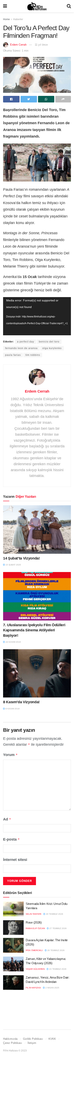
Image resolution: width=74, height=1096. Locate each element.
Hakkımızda (10, 1038)
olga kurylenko (52, 348)
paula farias (13, 355)
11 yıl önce (41, 44)
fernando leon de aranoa (21, 348)
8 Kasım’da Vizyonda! (21, 702)
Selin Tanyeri (33, 914)
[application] (37, 316)
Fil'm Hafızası (33, 988)
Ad (7, 819)
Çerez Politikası (12, 1042)
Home (6, 19)
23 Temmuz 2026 (57, 969)
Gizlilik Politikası (33, 1038)
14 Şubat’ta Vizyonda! (21, 558)
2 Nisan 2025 (52, 988)
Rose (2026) (34, 922)
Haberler (18, 19)
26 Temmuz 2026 (56, 950)
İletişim (32, 1042)
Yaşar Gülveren (35, 969)
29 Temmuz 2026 (54, 914)
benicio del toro (49, 341)
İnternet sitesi (15, 860)
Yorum (10, 755)
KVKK (52, 1038)
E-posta (11, 839)
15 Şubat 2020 (13, 565)
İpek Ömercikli (34, 950)
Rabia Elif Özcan (35, 928)
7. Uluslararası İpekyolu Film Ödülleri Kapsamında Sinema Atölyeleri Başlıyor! (34, 630)
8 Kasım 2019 (12, 709)
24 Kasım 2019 (13, 642)
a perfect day (25, 341)
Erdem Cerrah (18, 44)
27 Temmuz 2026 (58, 928)
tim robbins (32, 355)
